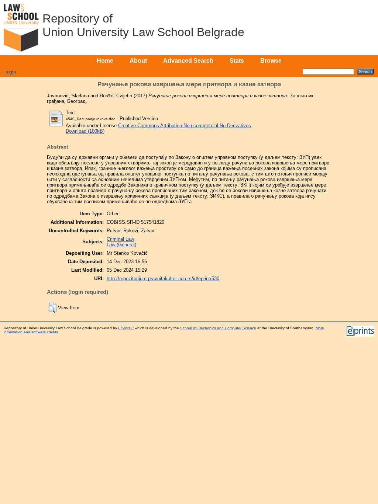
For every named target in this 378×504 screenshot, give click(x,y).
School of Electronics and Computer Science (218, 328)
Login (10, 71)
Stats (237, 61)
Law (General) (121, 244)
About (138, 61)
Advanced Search (188, 61)
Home (105, 61)
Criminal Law (120, 239)
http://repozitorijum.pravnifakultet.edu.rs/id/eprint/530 (163, 278)
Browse (271, 61)
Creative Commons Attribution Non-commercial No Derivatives (184, 125)
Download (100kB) (85, 131)
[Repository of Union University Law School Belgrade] (21, 27)
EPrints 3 (126, 328)
